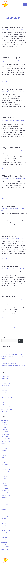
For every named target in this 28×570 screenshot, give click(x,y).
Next (14, 327)
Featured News (5, 376)
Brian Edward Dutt (10, 266)
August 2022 (4, 532)
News (2, 388)
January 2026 (4, 436)
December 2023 (5, 495)
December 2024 (5, 467)
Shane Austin (7, 118)
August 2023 (4, 504)
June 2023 (4, 509)
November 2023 (5, 497)
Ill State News (5, 381)
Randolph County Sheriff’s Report (10, 361)
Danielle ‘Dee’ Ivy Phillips (13, 57)
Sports (3, 404)
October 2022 (5, 528)
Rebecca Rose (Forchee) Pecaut (9, 363)
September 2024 (5, 474)
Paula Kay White (9, 296)
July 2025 (3, 450)
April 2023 (4, 514)
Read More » (4, 49)
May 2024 (4, 483)
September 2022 (5, 530)
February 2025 (5, 462)
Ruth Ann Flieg (8, 206)
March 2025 (4, 460)
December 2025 (5, 439)
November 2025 (5, 441)
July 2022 (3, 535)
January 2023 (4, 521)
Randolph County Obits (7, 399)
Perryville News (5, 392)
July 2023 (3, 507)
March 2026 (4, 432)
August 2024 (4, 476)
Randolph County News (7, 397)
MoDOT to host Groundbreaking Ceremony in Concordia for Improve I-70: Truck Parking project (13, 356)
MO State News (5, 383)
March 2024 (4, 488)
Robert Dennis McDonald (13, 27)
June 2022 (4, 537)
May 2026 (3, 427)
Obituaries (4, 29)
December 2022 (5, 523)
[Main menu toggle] (25, 4)
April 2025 (4, 457)
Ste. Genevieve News (6, 407)
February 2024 (5, 490)
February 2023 (5, 518)
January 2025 (4, 464)
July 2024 (3, 478)
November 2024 (5, 469)
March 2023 (4, 516)
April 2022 (4, 542)
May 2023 (3, 511)
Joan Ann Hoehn (9, 236)
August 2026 (4, 420)
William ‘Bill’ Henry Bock (13, 176)
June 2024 (4, 481)
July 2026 (3, 422)
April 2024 (4, 485)
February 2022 (5, 546)
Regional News (5, 402)
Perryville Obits (11, 29)
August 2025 (4, 448)
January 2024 (4, 493)
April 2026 (4, 429)
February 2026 (5, 434)
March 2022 (4, 544)
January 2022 (4, 549)
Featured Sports (5, 378)
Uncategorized (5, 411)
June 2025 (4, 453)
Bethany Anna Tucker (11, 89)
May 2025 (3, 455)
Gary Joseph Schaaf (10, 147)
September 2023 (5, 502)
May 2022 (3, 539)
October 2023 (5, 500)
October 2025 (5, 443)
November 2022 (5, 525)
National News (5, 385)
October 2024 (5, 471)
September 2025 (5, 446)
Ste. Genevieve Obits (12, 60)
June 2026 (4, 424)
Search (3, 338)
